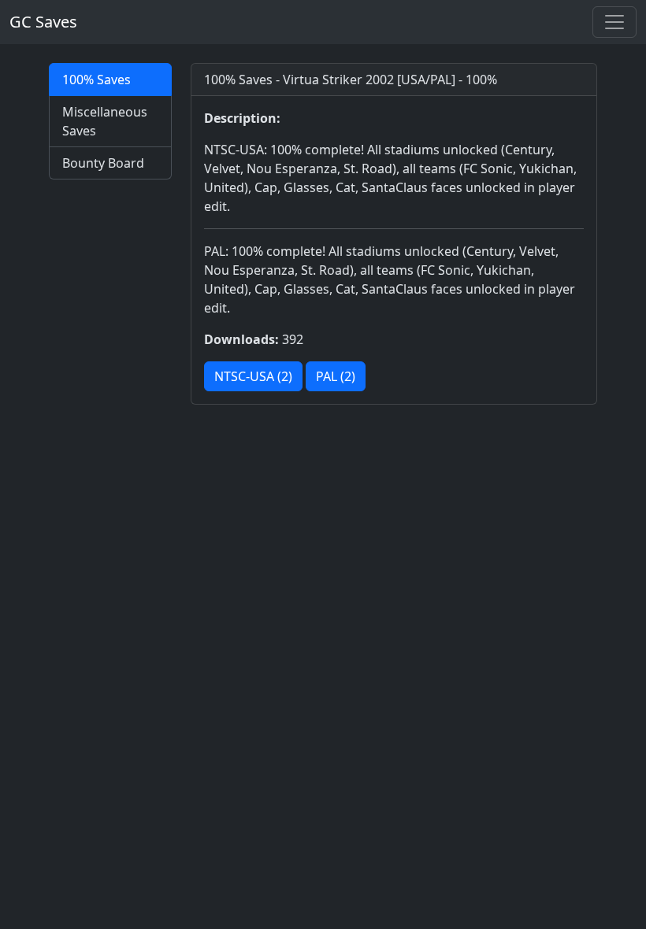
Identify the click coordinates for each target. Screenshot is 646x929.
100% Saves (96, 79)
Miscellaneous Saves (104, 121)
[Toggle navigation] (614, 22)
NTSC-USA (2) (253, 376)
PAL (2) (335, 376)
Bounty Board (103, 163)
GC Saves (43, 21)
